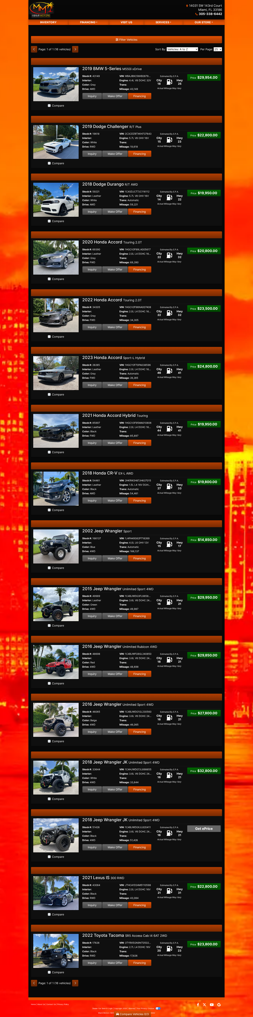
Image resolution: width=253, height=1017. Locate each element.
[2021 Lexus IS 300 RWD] (56, 893)
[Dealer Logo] (41, 9)
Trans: (123, 84)
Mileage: (124, 88)
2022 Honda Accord (112, 299)
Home (33, 1004)
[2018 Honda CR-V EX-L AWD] (56, 488)
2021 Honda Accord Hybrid (115, 415)
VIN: (121, 76)
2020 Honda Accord (112, 241)
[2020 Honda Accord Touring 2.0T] (56, 257)
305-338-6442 (210, 14)
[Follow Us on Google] (219, 1005)
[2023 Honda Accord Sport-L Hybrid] (56, 372)
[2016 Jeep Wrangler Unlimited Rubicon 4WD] (56, 661)
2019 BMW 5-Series (112, 68)
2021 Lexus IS (103, 877)
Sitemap (131, 1008)
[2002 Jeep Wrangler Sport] (56, 546)
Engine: (123, 80)
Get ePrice (204, 829)
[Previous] (34, 49)
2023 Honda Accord (113, 357)
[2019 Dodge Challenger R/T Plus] (56, 141)
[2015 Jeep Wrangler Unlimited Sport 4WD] (56, 604)
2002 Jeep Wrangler (107, 530)
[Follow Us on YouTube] (212, 1005)
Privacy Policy (63, 1004)
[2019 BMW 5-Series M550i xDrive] (56, 84)
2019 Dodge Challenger (111, 126)
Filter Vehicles (127, 39)
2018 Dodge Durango (110, 184)
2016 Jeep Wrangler (119, 646)
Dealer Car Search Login (102, 1008)
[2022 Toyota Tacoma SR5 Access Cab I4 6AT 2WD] (56, 950)
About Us (41, 1004)
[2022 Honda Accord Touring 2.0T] (56, 315)
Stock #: (87, 76)
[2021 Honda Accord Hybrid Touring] (56, 430)
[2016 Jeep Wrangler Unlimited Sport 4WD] (56, 719)
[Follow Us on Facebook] (198, 1005)
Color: (86, 84)
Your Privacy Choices (146, 1008)
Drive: (85, 88)
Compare (58, 105)
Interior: (87, 80)
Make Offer (115, 96)
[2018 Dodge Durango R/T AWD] (56, 199)
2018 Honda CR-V (107, 473)
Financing (139, 96)
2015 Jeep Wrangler (118, 588)
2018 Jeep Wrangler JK (121, 762)
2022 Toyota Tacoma (124, 935)
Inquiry (92, 96)
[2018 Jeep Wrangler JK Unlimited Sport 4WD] (56, 777)
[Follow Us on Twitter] (204, 1005)
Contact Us (51, 1004)
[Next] (75, 49)
